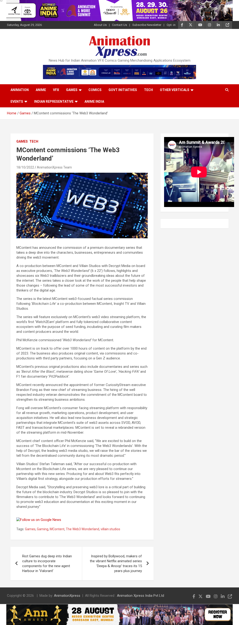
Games (71, 90)
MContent (57, 529)
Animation (20, 90)
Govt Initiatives (123, 90)
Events (17, 101)
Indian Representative (54, 101)
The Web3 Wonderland (82, 529)
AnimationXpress (67, 595)
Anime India (94, 101)
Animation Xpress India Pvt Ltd (140, 595)
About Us (100, 25)
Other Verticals (174, 90)
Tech (148, 90)
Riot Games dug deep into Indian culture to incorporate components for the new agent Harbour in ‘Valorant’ (47, 563)
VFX (56, 90)
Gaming (42, 529)
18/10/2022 (25, 167)
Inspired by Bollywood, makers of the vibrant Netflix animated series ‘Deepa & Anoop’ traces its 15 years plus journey (116, 563)
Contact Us (119, 25)
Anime (41, 90)
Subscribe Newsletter (146, 25)
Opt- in (171, 25)
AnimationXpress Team (54, 167)
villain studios (110, 529)
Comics (95, 90)
